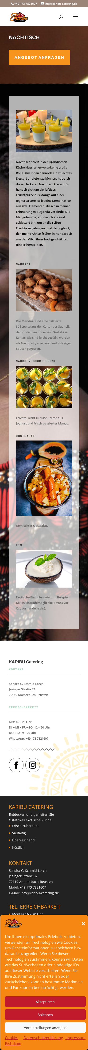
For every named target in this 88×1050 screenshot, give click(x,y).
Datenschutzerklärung (43, 1037)
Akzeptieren (45, 1001)
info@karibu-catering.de (40, 893)
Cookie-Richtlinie (13, 1040)
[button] (83, 923)
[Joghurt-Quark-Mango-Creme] (44, 407)
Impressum (75, 1037)
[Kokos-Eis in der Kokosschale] (44, 586)
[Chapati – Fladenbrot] (44, 310)
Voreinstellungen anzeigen (45, 1027)
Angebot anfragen (39, 57)
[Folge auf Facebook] (16, 765)
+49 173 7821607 (33, 887)
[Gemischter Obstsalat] (44, 514)
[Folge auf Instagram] (32, 765)
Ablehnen (45, 1014)
